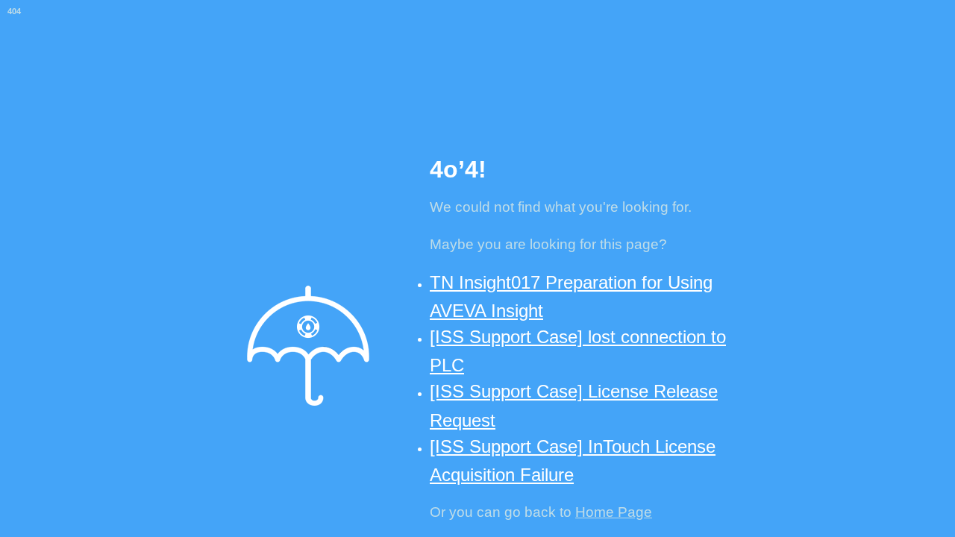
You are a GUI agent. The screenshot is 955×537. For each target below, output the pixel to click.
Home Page (613, 512)
